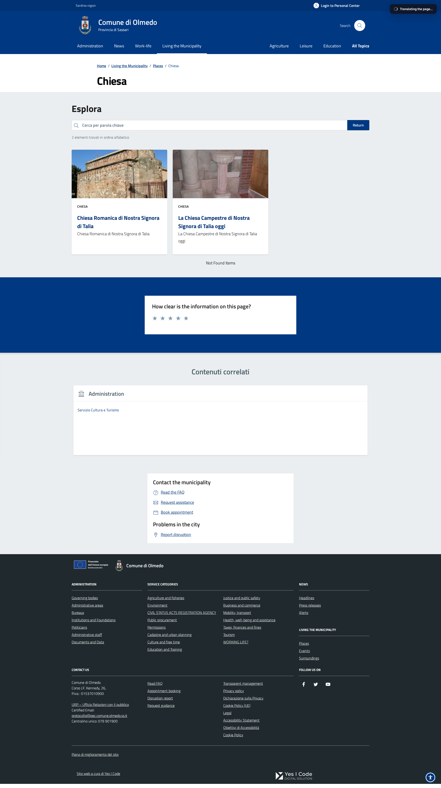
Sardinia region (86, 5)
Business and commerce (241, 605)
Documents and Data (88, 642)
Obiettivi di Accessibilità (241, 727)
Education (332, 46)
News (119, 46)
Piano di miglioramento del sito (95, 754)
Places (304, 643)
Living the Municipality (181, 46)
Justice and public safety (241, 598)
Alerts (303, 612)
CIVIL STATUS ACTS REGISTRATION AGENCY (181, 612)
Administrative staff (87, 634)
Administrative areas (87, 605)
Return (358, 125)
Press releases (310, 605)
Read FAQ (155, 683)
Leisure (306, 46)
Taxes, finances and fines (242, 627)
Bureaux (78, 612)
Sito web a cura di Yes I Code (98, 773)
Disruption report (160, 698)
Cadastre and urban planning (169, 634)
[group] (220, 423)
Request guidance (161, 705)
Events (304, 650)
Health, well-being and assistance (249, 620)
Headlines (306, 598)
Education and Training (164, 649)
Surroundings (309, 658)
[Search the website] (359, 25)
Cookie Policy (233, 735)
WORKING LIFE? (235, 642)
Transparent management (243, 683)
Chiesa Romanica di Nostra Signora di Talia (118, 222)
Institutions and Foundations (94, 620)
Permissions (156, 627)
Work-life (143, 46)
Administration (90, 46)
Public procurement (162, 620)
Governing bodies (85, 598)
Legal (227, 713)
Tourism (229, 634)
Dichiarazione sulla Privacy (243, 698)
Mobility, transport (237, 612)
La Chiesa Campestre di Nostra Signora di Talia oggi (214, 222)
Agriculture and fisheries (165, 598)
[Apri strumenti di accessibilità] (430, 777)
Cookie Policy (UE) (236, 705)
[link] (294, 776)
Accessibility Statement (241, 720)
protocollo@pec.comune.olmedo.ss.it (99, 715)
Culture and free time (163, 642)
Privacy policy (233, 690)
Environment (157, 605)
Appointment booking (164, 690)
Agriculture (279, 46)
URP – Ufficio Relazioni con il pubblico (100, 704)
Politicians (79, 627)
